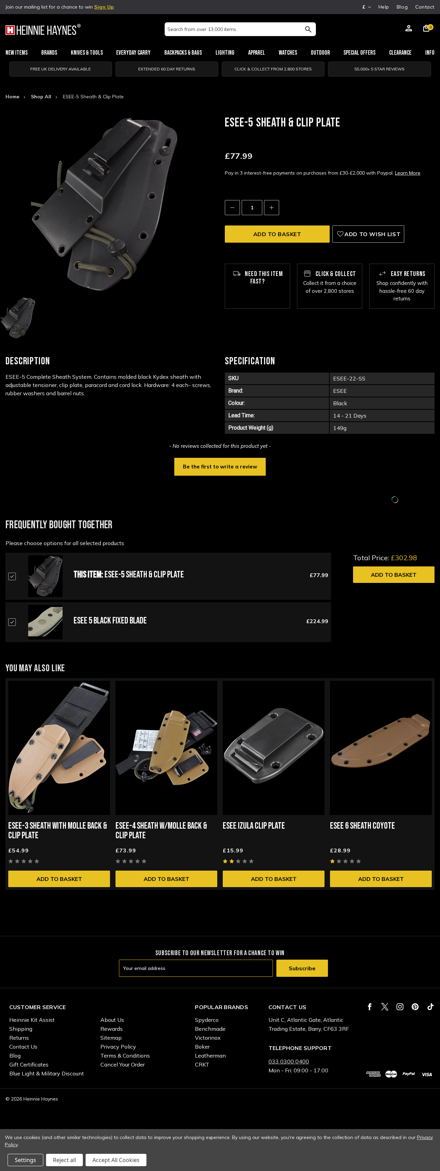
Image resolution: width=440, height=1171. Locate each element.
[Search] (308, 29)
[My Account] (408, 29)
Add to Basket (394, 574)
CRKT (202, 1064)
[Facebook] (369, 1007)
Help (383, 7)
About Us (112, 1019)
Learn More (407, 173)
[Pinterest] (415, 1007)
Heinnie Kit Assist (32, 1019)
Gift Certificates (28, 1064)
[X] (384, 1007)
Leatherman (210, 1055)
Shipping (20, 1028)
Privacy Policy (118, 1046)
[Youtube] (430, 1007)
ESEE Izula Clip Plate (254, 826)
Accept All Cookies (116, 1160)
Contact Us (23, 1046)
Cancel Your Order (122, 1064)
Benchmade (210, 1028)
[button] (220, 466)
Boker (202, 1046)
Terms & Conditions (125, 1055)
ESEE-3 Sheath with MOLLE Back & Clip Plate (57, 831)
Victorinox (208, 1037)
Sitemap (111, 1037)
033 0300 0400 (288, 1061)
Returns (19, 1037)
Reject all (64, 1160)
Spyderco (207, 1019)
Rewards (111, 1028)
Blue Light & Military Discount (46, 1073)
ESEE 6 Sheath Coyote (362, 826)
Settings (25, 1160)
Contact (424, 7)
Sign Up (104, 7)
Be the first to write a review (220, 466)
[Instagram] (400, 1007)
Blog (402, 7)
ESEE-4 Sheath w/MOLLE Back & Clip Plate (161, 831)
